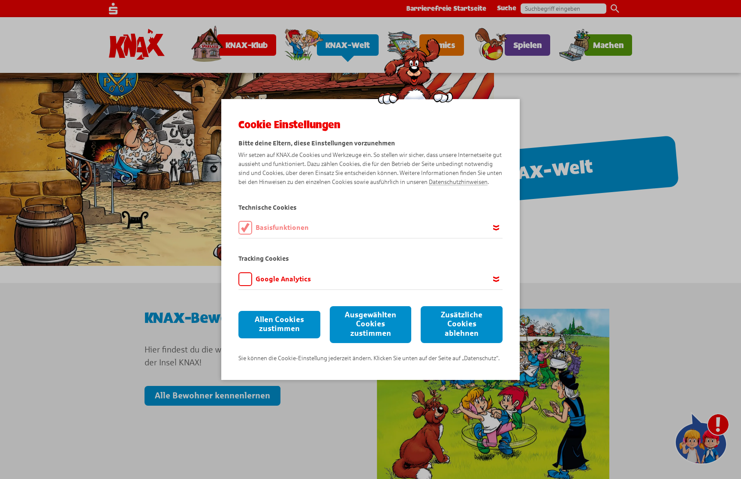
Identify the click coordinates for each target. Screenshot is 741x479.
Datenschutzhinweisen (458, 182)
